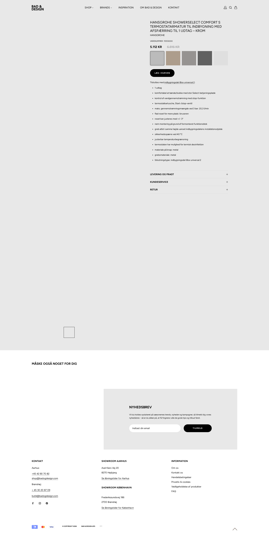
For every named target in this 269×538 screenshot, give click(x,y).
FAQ (173, 491)
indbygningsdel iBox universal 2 (179, 82)
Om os (174, 468)
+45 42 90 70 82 (40, 473)
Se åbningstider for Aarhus (115, 478)
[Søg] (230, 7)
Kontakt (173, 7)
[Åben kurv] (235, 7)
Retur (154, 189)
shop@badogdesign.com (45, 478)
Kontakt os (177, 472)
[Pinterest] (47, 503)
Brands (105, 7)
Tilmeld (198, 428)
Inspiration (126, 7)
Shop (88, 7)
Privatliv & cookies (180, 482)
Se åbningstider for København (117, 507)
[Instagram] (40, 503)
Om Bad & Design (151, 7)
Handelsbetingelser (181, 477)
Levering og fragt (162, 174)
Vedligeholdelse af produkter (186, 486)
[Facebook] (33, 503)
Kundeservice (159, 182)
